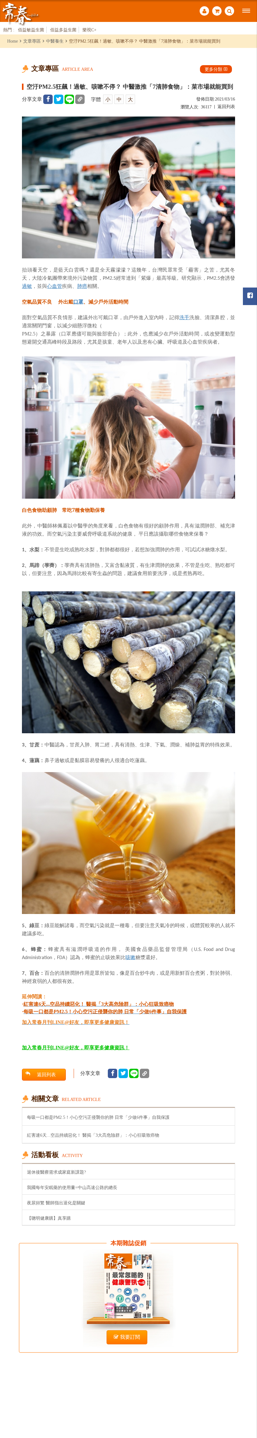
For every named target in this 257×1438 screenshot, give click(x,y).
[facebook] (48, 99)
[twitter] (58, 99)
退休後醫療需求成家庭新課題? (56, 1172)
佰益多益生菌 (63, 29)
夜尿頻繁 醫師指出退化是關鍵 (56, 1202)
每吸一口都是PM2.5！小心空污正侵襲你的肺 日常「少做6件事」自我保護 (98, 1117)
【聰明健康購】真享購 (49, 1218)
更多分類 (213, 69)
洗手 (184, 317)
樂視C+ (89, 29)
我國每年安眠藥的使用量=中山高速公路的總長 (72, 1187)
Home (12, 41)
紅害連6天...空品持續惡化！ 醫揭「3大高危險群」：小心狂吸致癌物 (93, 1135)
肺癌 (82, 286)
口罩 (78, 301)
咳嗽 (130, 957)
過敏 (27, 286)
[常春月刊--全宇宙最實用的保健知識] (20, 13)
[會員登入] (204, 11)
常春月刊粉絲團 (250, 296)
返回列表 (226, 106)
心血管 (54, 286)
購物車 (217, 11)
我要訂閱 (130, 1337)
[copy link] (80, 99)
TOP (244, 1399)
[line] (69, 99)
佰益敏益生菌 (31, 29)
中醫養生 (55, 41)
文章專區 (32, 41)
